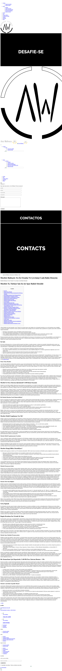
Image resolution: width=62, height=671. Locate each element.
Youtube (4, 626)
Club (6, 147)
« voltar (1, 603)
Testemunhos (5, 652)
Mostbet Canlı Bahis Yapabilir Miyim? (11, 307)
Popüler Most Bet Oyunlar (9, 312)
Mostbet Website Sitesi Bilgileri (10, 300)
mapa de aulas (8, 11)
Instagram (5, 627)
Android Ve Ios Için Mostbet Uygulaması (12, 318)
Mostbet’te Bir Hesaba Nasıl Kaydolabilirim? (12, 321)
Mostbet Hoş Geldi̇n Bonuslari (10, 310)
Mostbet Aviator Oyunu (8, 322)
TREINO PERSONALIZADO (9, 638)
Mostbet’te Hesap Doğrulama (9, 313)
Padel (4, 12)
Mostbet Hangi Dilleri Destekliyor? (10, 298)
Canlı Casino (6, 319)
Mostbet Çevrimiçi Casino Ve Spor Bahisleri (12, 311)
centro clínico (5, 15)
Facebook (5, 625)
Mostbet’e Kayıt (7, 315)
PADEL (4, 640)
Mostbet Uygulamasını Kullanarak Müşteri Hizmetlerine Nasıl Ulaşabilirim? (12, 309)
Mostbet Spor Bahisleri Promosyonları (11, 303)
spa (3, 13)
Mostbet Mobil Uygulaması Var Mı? (11, 296)
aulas (4, 6)
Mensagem (2, 197)
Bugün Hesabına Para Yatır (9, 302)
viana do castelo (8, 4)
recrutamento (5, 649)
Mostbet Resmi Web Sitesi (9, 316)
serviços (6, 160)
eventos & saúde (6, 16)
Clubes (4, 146)
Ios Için (5, 290)
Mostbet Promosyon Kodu (9, 299)
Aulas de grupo (8, 8)
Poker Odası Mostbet (8, 291)
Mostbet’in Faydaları (8, 320)
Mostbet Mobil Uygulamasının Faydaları (11, 297)
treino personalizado (9, 9)
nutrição (4, 18)
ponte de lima (7, 5)
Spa (3, 177)
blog (4, 19)
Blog (4, 180)
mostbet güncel (6, 359)
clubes (4, 3)
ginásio (6, 7)
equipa (4, 650)
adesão (4, 17)
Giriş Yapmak (6, 301)
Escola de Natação (8, 10)
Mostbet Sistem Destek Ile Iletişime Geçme (12, 323)
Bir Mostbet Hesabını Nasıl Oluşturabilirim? (12, 295)
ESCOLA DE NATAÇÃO (13, 165)
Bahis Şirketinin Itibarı (8, 314)
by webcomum (3, 667)
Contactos (5, 653)
